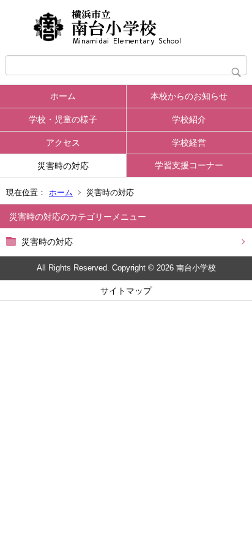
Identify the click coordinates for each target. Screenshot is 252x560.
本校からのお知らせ (189, 96)
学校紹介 (189, 119)
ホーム (63, 96)
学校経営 (189, 142)
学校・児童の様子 (63, 119)
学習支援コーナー (189, 165)
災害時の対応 (63, 166)
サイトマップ (126, 291)
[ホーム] (126, 27)
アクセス (63, 142)
